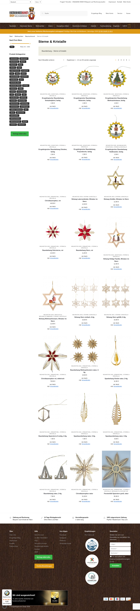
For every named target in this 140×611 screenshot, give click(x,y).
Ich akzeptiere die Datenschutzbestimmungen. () (120, 559)
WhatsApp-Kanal (65, 543)
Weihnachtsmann (15, 121)
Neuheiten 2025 (45, 94)
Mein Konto (127, 2)
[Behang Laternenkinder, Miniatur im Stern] (84, 180)
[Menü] (10, 590)
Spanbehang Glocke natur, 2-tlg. (116, 378)
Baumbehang (14, 61)
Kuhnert (12, 91)
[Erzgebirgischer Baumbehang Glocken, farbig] (52, 129)
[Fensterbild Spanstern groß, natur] (116, 469)
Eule (11, 73)
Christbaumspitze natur (84, 493)
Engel (19, 67)
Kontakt (119, 2)
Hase (21, 79)
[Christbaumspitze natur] (84, 469)
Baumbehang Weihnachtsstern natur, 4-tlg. (84, 371)
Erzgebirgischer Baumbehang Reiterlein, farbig (84, 99)
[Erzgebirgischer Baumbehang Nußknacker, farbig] (116, 129)
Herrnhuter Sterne (15, 85)
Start (11, 36)
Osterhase (23, 97)
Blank (20, 64)
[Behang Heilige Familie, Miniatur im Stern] (116, 234)
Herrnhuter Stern (15, 82)
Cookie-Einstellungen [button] (44, 566)
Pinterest (63, 540)
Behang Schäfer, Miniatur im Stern (116, 199)
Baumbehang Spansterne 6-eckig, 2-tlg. (53, 436)
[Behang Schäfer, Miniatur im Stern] (116, 180)
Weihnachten (19, 36)
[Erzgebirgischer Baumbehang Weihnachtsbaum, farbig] (116, 78)
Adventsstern (14, 58)
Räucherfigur (22, 100)
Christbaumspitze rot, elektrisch (52, 378)
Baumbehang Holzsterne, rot (52, 250)
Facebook (63, 535)
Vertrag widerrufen (19, 134)
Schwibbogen (24, 106)
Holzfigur (25, 85)
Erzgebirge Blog (96, 13)
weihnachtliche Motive (120, 491)
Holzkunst (13, 88)
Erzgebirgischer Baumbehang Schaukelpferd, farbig (53, 99)
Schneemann (14, 106)
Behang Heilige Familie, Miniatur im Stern (116, 260)
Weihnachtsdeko (15, 118)
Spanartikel (55, 196)
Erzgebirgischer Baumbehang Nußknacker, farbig (116, 150)
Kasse (128, 13)
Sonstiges (54, 94)
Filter (12, 47)
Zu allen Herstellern (41, 538)
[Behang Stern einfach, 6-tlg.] (84, 294)
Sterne (12, 112)
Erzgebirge (25, 70)
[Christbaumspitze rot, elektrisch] (52, 354)
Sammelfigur (24, 103)
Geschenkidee (14, 76)
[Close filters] (30, 40)
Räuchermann (14, 103)
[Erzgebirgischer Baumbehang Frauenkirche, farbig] (84, 129)
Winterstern (21, 124)
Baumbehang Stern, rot (84, 250)
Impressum (112, 2)
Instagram (63, 538)
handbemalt (13, 79)
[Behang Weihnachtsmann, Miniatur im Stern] (52, 294)
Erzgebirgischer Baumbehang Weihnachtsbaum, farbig (116, 99)
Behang (23, 61)
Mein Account (39, 535)
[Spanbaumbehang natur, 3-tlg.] (84, 411)
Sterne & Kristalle (120, 147)
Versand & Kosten (41, 543)
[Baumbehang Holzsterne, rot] (52, 230)
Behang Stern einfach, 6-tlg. (85, 317)
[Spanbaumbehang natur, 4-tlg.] (116, 411)
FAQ (36, 540)
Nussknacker (121, 145)
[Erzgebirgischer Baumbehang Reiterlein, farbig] (84, 78)
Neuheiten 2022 (109, 255)
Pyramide (13, 100)
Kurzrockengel (22, 91)
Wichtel (25, 121)
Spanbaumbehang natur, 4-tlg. (116, 436)
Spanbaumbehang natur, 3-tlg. (84, 436)
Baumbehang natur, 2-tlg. (53, 493)
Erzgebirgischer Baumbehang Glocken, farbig (53, 150)
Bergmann (13, 64)
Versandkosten (54, 108)
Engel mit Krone (14, 70)
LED (11, 94)
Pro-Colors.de (89, 535)
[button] (127, 26)
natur (24, 94)
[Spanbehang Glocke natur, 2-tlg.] (116, 354)
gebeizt (23, 73)
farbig (17, 73)
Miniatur (18, 94)
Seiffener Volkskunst (16, 109)
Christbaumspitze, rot (53, 200)
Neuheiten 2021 (45, 374)
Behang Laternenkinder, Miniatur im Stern (85, 200)
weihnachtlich (14, 115)
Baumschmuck (30, 36)
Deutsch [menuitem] (13, 2)
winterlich (13, 124)
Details (52, 113)
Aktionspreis (23, 58)
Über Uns (12, 535)
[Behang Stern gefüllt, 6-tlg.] (116, 294)
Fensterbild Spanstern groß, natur (116, 493)
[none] (20, 2)
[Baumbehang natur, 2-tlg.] (52, 469)
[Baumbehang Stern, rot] (84, 230)
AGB (36, 552)
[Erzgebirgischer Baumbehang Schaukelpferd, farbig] (52, 78)
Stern (25, 109)
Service (119, 13)
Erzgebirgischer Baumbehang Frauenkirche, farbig (84, 150)
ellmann (12, 67)
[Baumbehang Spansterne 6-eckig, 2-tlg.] (52, 411)
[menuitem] (20, 2)
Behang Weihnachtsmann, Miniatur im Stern (53, 320)
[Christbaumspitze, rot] (52, 180)
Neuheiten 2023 (45, 246)
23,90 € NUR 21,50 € (106, 31)
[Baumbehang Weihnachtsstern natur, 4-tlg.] (84, 349)
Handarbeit (24, 76)
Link (111, 561)
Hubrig (20, 88)
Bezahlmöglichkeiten (41, 546)
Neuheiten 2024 (77, 196)
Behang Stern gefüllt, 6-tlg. (116, 317)
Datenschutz (13, 546)
